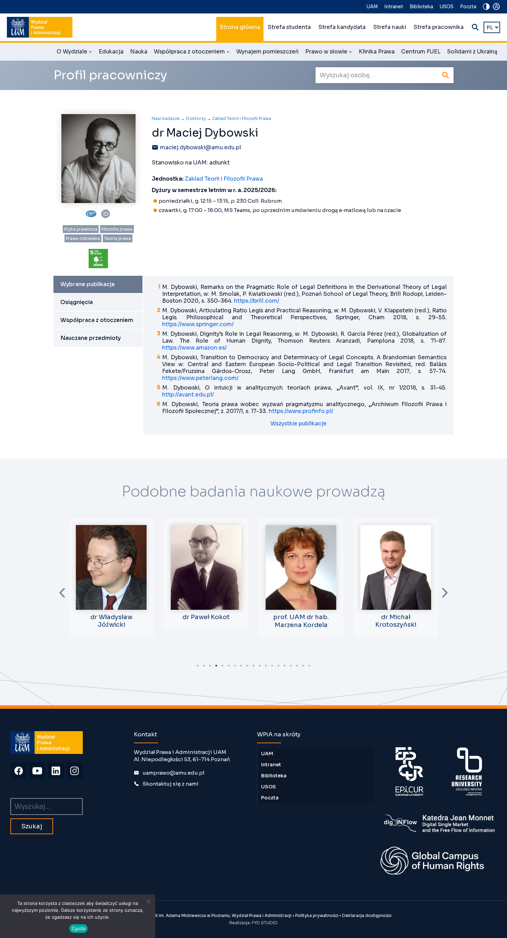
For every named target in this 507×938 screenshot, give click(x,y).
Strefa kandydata (342, 27)
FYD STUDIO (265, 922)
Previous (62, 593)
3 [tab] (210, 665)
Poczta (468, 7)
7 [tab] (235, 665)
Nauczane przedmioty (90, 338)
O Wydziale (74, 52)
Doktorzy (196, 118)
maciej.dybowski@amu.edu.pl (200, 147)
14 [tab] (278, 665)
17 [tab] (297, 665)
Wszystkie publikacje (298, 423)
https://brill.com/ (256, 300)
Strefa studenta (289, 27)
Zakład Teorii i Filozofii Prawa (241, 118)
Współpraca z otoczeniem (192, 52)
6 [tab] (229, 665)
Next (445, 593)
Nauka (138, 51)
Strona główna (240, 27)
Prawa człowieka (83, 238)
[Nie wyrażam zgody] (148, 901)
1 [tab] (198, 665)
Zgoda (78, 928)
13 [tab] (272, 665)
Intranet (393, 7)
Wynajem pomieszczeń (267, 51)
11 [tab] (260, 665)
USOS (447, 7)
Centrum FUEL (420, 51)
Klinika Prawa (377, 51)
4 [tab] (216, 665)
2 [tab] (204, 665)
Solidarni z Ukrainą (472, 51)
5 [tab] (222, 665)
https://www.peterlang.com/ (200, 378)
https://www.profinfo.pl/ (301, 411)
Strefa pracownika (439, 27)
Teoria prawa (117, 238)
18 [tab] (303, 665)
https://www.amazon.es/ (194, 347)
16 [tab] (291, 665)
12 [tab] (266, 665)
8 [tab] (241, 665)
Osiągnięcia (76, 302)
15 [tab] (284, 665)
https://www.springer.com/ (197, 324)
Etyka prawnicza (80, 229)
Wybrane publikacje (87, 284)
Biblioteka (421, 7)
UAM (372, 7)
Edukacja (111, 51)
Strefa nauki (389, 27)
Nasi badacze (166, 118)
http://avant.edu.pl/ (188, 394)
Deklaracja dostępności (366, 915)
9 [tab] (247, 665)
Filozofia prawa (116, 229)
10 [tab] (253, 665)
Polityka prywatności (316, 915)
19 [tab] (309, 665)
